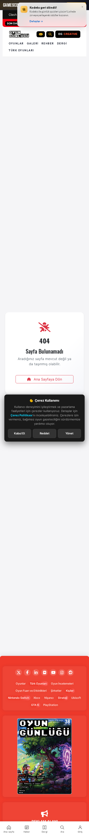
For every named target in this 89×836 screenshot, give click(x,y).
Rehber (47, 43)
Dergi (62, 43)
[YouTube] (53, 672)
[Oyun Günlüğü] (19, 34)
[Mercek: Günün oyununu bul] (50, 34)
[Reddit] (70, 672)
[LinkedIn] (35, 672)
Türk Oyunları (38, 683)
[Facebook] (27, 672)
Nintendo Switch (18, 697)
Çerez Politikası (21, 415)
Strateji (62, 697)
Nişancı (49, 697)
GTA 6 (35, 705)
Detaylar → (36, 21)
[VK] (44, 672)
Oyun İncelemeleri (62, 683)
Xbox (36, 697)
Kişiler (70, 690)
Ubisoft (76, 697)
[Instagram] (61, 672)
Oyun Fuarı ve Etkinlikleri (31, 690)
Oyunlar (16, 43)
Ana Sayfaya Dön (47, 379)
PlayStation (50, 705)
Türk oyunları (21, 50)
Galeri (32, 43)
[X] (18, 672)
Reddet (44, 433)
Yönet (69, 433)
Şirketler (56, 690)
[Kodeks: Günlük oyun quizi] (41, 34)
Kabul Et (19, 433)
